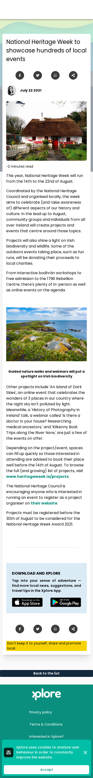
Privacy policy (40, 712)
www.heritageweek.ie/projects (37, 476)
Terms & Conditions (45, 724)
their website (44, 503)
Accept (46, 769)
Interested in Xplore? (46, 736)
